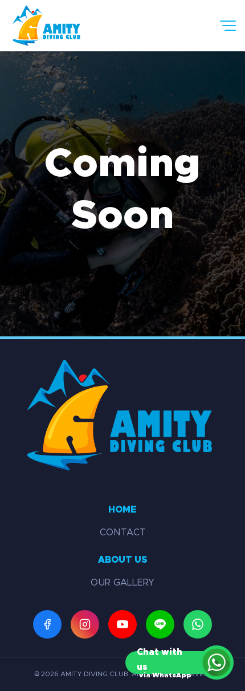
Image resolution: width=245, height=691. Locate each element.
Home (122, 509)
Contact (123, 532)
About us (123, 559)
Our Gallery (122, 582)
